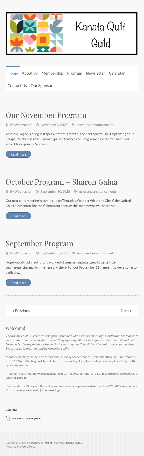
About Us (30, 73)
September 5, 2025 (54, 253)
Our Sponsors (42, 85)
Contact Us (17, 85)
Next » (126, 310)
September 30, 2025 (55, 191)
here (134, 386)
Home (13, 73)
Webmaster (23, 125)
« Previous (21, 310)
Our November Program (46, 115)
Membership (52, 73)
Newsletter (95, 73)
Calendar (117, 73)
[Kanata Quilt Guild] (72, 31)
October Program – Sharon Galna (62, 181)
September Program (40, 243)
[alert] (72, 418)
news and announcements (95, 125)
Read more (18, 154)
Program (74, 73)
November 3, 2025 (54, 125)
